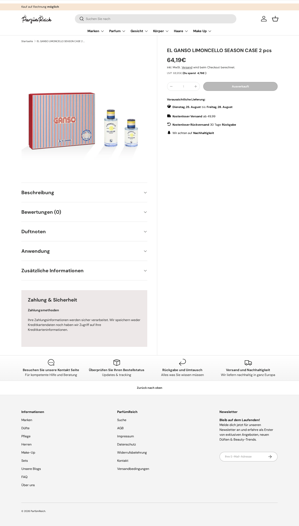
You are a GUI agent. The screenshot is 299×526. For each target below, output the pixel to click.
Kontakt (122, 460)
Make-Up (28, 452)
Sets (24, 460)
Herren (26, 444)
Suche (121, 420)
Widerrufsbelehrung (132, 452)
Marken (93, 31)
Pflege (26, 436)
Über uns (28, 485)
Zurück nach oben (149, 388)
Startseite (27, 41)
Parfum (115, 31)
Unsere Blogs (31, 469)
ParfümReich (38, 511)
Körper (158, 31)
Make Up (200, 31)
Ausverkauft (240, 86)
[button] (275, 18)
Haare (178, 31)
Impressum (125, 436)
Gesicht (137, 31)
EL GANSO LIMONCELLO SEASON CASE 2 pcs (61, 41)
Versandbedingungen (133, 469)
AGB (120, 428)
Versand (187, 67)
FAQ (24, 477)
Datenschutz (126, 444)
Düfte (25, 428)
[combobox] (155, 18)
